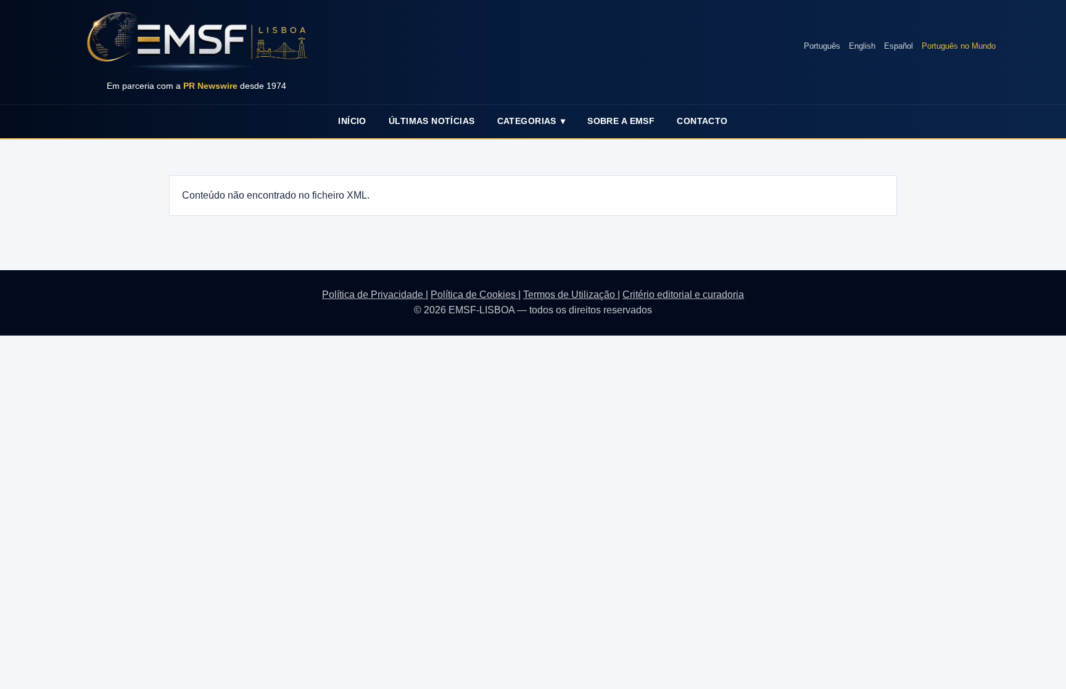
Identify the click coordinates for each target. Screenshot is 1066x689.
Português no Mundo (959, 46)
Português (822, 46)
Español (898, 46)
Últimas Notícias (432, 121)
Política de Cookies (474, 294)
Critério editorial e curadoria (683, 294)
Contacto (702, 121)
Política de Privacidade (374, 294)
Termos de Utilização (570, 294)
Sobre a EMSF (621, 121)
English (862, 46)
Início (352, 121)
